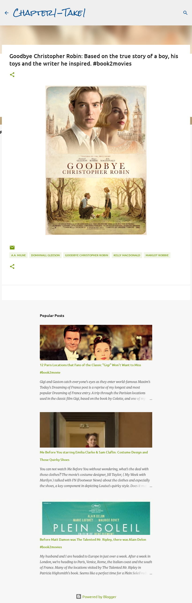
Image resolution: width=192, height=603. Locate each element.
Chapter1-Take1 (49, 12)
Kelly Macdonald (127, 255)
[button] (12, 75)
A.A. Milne (18, 255)
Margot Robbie (157, 255)
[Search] (185, 12)
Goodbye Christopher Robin (86, 255)
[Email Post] (12, 249)
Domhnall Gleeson (45, 255)
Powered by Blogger (98, 596)
